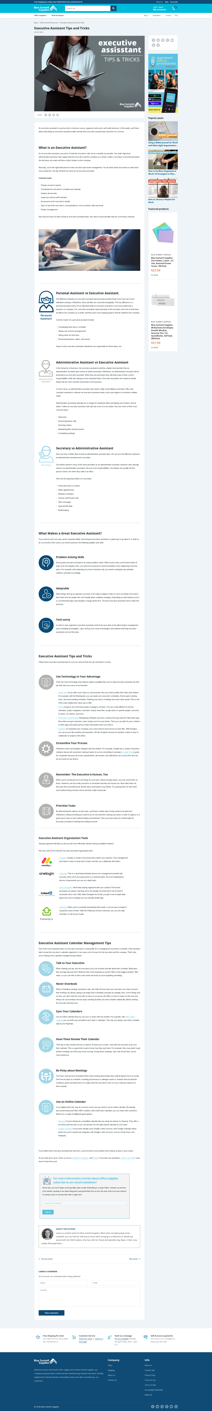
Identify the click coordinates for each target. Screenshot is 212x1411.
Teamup (61, 1121)
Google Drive (128, 752)
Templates (156, 15)
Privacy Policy (150, 1375)
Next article (133, 1259)
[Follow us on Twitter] (158, 40)
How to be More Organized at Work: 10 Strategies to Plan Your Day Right (162, 172)
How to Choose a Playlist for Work (161, 200)
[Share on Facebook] (45, 114)
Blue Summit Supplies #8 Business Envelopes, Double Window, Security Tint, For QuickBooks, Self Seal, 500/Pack (162, 332)
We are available (122, 1338)
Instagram (85, 1158)
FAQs (90, 1338)
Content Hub (150, 1370)
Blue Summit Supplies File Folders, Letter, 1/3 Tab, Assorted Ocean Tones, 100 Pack (162, 262)
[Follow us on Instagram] (163, 40)
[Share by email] (57, 114)
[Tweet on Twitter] (53, 114)
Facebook (76, 1158)
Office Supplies (40, 15)
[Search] (113, 8)
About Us (159, 2)
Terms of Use (150, 1380)
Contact (168, 15)
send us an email (127, 1158)
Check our (83, 1338)
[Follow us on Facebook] (153, 40)
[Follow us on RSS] (158, 45)
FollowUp (63, 907)
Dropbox (61, 729)
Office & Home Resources (49, 23)
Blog (145, 15)
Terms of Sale (150, 1385)
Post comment (51, 1313)
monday (62, 858)
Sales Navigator (65, 887)
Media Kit (148, 1395)
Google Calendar (65, 1129)
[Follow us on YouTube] (172, 40)
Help (166, 2)
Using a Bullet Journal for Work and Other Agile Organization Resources (163, 144)
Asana (60, 707)
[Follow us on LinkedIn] (153, 45)
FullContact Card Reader (68, 718)
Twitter (95, 1158)
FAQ (176, 15)
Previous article (47, 1259)
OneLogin (63, 873)
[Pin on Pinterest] (49, 114)
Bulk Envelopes (58, 15)
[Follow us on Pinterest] (167, 40)
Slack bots (62, 692)
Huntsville (174, 2)
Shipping (111, 1370)
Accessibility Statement (154, 1390)
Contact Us (112, 1380)
